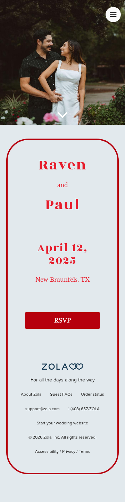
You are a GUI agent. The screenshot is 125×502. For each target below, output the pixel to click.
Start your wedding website (62, 423)
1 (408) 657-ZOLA (84, 409)
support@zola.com (42, 409)
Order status (92, 395)
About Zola (31, 395)
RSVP (62, 320)
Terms (84, 452)
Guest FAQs (61, 395)
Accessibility (47, 452)
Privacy (68, 452)
